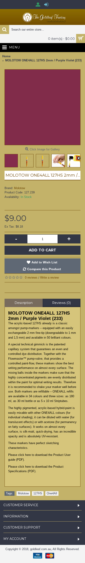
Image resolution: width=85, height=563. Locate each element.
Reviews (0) (61, 303)
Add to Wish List (44, 262)
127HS (37, 493)
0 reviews (31, 277)
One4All (52, 493)
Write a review (49, 277)
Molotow (19, 188)
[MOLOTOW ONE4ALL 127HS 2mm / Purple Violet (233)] (42, 107)
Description (24, 303)
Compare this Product (44, 269)
